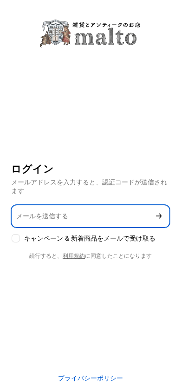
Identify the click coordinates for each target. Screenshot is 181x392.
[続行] (159, 216)
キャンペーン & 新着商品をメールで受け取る (89, 238)
